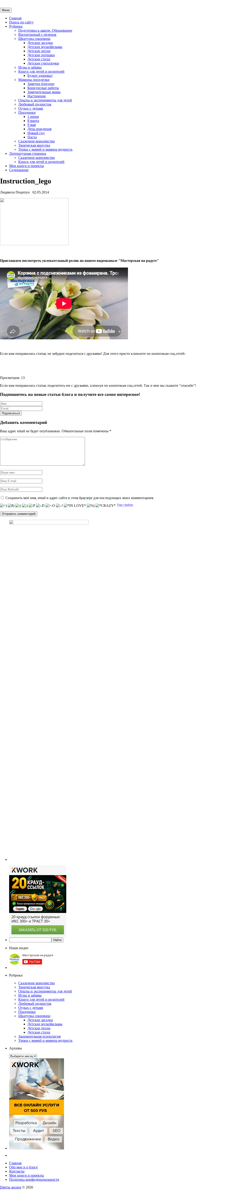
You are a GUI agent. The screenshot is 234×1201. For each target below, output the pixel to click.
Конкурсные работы (43, 88)
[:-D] (40, 506)
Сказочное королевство (36, 141)
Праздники (27, 112)
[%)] (91, 506)
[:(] (18, 506)
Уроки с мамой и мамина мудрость (45, 149)
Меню (6, 10)
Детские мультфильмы (44, 47)
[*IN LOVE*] (75, 506)
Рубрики (16, 26)
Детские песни (39, 51)
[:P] (32, 506)
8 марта (33, 121)
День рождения (39, 129)
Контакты (16, 1171)
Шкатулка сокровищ (34, 39)
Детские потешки (41, 55)
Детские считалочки (43, 63)
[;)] (25, 506)
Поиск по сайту (21, 22)
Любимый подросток (34, 104)
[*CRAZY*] (106, 506)
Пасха (32, 137)
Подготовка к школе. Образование (45, 30)
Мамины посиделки (34, 80)
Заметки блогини (40, 84)
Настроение (36, 96)
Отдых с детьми (30, 108)
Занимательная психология (39, 1036)
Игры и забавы (30, 67)
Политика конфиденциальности (34, 1179)
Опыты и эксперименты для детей (45, 100)
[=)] (3, 506)
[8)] (11, 506)
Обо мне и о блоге (23, 1167)
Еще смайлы (125, 504)
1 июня (33, 117)
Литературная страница (27, 153)
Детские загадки (40, 43)
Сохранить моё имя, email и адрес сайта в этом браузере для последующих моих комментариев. (79, 498)
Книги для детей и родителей (41, 71)
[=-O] (50, 506)
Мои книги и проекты (26, 166)
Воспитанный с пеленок (37, 34)
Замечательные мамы (44, 92)
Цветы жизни (10, 1187)
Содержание (19, 170)
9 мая (31, 125)
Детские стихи (38, 59)
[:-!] (59, 506)
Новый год (36, 133)
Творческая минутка (34, 145)
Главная (15, 18)
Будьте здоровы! (40, 75)
